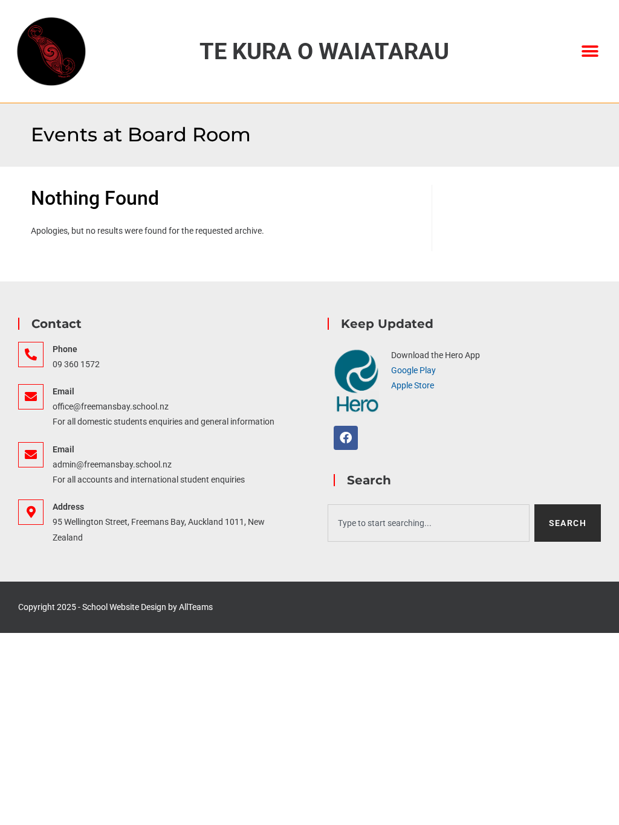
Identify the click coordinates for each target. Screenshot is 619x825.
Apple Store (412, 385)
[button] (590, 51)
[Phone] (31, 354)
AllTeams (196, 607)
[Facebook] (346, 438)
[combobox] (429, 523)
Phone (65, 349)
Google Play (413, 370)
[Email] (31, 396)
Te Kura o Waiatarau (324, 51)
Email (63, 391)
